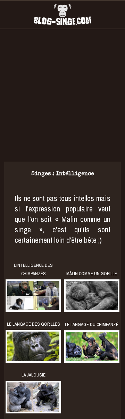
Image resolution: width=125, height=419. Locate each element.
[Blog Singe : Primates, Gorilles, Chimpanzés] (62, 14)
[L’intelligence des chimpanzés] (33, 295)
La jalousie (33, 375)
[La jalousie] (33, 397)
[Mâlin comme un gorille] (91, 295)
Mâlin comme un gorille (91, 274)
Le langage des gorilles (33, 324)
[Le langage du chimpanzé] (91, 346)
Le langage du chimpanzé (91, 324)
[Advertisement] (62, 95)
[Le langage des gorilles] (33, 346)
